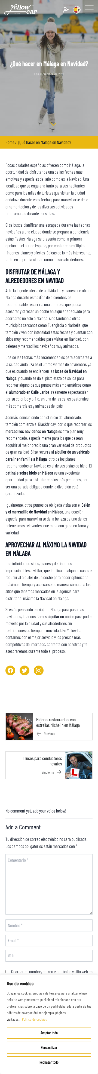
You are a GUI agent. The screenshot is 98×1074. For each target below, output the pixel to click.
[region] (49, 1024)
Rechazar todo (49, 1062)
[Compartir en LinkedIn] (39, 670)
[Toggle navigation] (89, 9)
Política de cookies (34, 1019)
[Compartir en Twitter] (24, 670)
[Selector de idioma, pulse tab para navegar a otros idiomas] (76, 9)
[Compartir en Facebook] (10, 670)
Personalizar (49, 1047)
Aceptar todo (49, 1032)
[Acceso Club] (66, 10)
